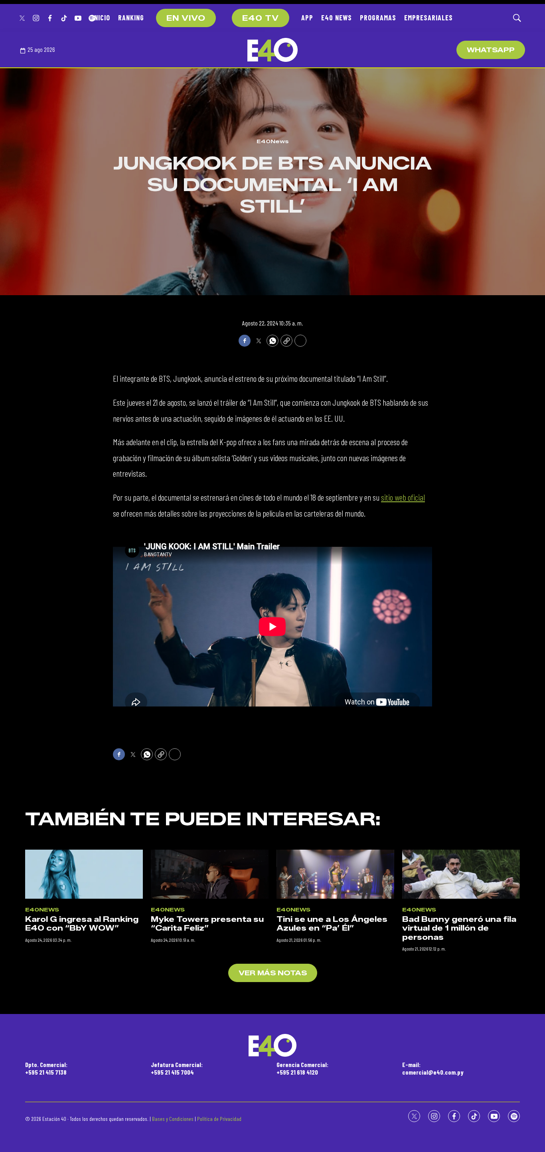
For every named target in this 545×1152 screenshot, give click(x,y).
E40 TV (260, 18)
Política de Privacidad (219, 1118)
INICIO (101, 17)
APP (307, 17)
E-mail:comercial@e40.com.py (433, 1068)
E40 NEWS (336, 17)
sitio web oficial (403, 497)
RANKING (131, 17)
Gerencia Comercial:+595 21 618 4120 (302, 1068)
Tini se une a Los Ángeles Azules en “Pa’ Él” (331, 924)
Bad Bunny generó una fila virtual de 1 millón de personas (459, 928)
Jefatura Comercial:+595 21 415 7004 (177, 1068)
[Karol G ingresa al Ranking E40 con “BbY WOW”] (84, 874)
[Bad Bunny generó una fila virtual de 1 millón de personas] (461, 874)
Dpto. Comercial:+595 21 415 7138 (46, 1068)
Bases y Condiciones (173, 1118)
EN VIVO (185, 18)
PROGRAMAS (378, 17)
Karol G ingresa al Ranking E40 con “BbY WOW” (81, 924)
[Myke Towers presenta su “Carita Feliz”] (210, 874)
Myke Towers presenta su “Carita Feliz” (207, 924)
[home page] (272, 50)
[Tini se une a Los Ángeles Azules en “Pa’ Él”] (335, 874)
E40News (273, 141)
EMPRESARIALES (428, 17)
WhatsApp (491, 50)
